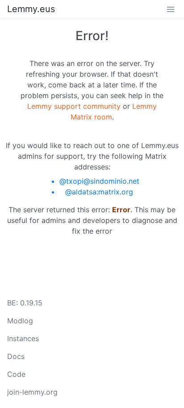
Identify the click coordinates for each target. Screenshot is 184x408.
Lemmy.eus (31, 9)
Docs (16, 356)
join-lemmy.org (32, 391)
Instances (23, 338)
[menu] (170, 9)
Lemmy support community (74, 106)
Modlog (20, 320)
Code (16, 374)
